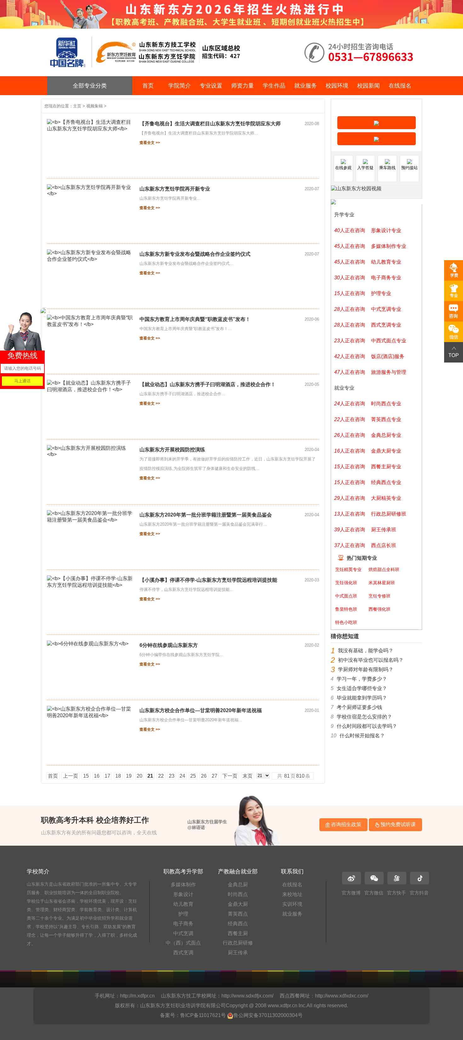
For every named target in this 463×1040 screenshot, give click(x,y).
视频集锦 (94, 106)
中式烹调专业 (386, 309)
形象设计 (183, 894)
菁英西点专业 (386, 419)
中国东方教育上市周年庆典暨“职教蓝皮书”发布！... (186, 328)
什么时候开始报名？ (362, 735)
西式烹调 (183, 952)
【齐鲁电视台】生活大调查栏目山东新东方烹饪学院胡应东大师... (199, 133)
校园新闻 (368, 86)
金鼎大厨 (238, 904)
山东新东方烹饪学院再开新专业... (170, 198)
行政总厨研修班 (388, 514)
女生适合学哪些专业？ (362, 688)
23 (171, 776)
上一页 (70, 776)
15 (86, 776)
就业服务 (305, 86)
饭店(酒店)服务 (387, 356)
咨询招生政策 (345, 824)
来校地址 (292, 894)
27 (214, 776)
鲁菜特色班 (346, 609)
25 (193, 776)
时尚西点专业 (386, 403)
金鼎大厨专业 (386, 451)
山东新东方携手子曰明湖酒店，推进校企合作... (182, 393)
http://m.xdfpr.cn (137, 995)
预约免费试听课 (397, 824)
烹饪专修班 (380, 595)
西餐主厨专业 (386, 466)
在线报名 (400, 86)
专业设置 (211, 86)
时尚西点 (238, 894)
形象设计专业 (386, 230)
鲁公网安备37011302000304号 (268, 1015)
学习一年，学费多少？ (362, 679)
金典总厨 (238, 884)
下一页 (229, 776)
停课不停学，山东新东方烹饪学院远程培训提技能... (186, 589)
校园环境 (337, 86)
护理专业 (381, 293)
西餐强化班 (380, 609)
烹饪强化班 (346, 582)
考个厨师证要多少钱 (359, 707)
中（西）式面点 (183, 943)
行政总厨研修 (238, 943)
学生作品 (274, 86)
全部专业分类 (90, 86)
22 (161, 776)
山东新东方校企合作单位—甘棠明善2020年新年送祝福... (191, 719)
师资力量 (242, 86)
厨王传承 (238, 952)
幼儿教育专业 (386, 262)
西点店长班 (383, 545)
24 (182, 776)
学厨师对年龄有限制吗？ (365, 669)
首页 (148, 86)
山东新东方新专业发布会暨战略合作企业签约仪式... (186, 263)
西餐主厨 (238, 933)
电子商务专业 (386, 277)
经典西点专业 (386, 482)
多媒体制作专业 (388, 246)
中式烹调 (183, 933)
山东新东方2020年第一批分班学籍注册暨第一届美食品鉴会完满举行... (203, 524)
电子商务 (183, 923)
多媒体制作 (183, 884)
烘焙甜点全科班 (384, 569)
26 (204, 776)
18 (118, 776)
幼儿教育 (183, 904)
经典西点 (238, 923)
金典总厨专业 (386, 435)
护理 (183, 914)
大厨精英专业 (386, 498)
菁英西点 (238, 914)
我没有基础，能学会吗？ (365, 650)
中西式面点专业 (388, 340)
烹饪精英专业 (348, 569)
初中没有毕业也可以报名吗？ (370, 660)
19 (129, 776)
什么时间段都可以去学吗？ (367, 726)
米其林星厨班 (382, 582)
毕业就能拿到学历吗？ (362, 697)
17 (107, 776)
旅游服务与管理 (388, 372)
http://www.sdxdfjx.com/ (247, 995)
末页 (248, 776)
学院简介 (179, 86)
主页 (77, 106)
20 (139, 776)
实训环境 (292, 904)
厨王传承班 (383, 529)
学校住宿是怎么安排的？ (364, 716)
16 (97, 776)
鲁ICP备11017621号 (203, 1015)
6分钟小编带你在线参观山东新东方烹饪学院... (181, 654)
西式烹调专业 (386, 325)
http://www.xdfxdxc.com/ (341, 995)
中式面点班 (346, 595)
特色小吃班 (346, 622)
